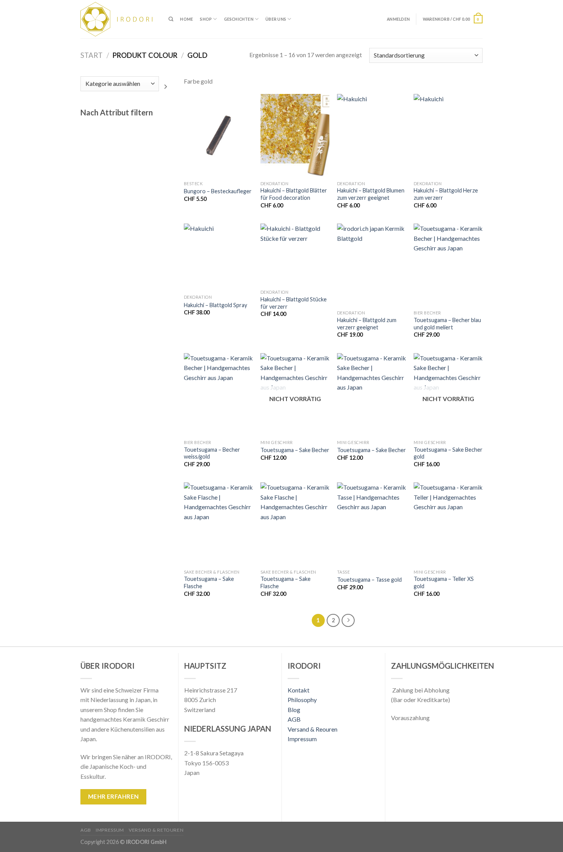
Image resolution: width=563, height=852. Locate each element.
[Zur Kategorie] (165, 86)
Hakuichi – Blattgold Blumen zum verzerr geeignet (370, 194)
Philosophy (302, 699)
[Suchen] (171, 19)
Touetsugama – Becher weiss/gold (212, 453)
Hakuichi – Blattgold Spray (215, 305)
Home (186, 19)
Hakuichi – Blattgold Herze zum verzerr (446, 194)
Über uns (275, 19)
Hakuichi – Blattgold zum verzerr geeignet (366, 324)
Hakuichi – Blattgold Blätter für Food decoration (293, 194)
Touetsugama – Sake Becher (294, 450)
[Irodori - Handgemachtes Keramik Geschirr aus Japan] (118, 19)
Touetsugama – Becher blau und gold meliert (447, 324)
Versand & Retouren (156, 830)
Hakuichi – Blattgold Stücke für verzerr (293, 303)
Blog (294, 709)
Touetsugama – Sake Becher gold (448, 453)
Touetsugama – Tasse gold (369, 579)
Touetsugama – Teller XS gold (444, 582)
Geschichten (239, 19)
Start (91, 55)
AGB (294, 719)
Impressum (302, 738)
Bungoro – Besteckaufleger (218, 191)
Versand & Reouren (312, 729)
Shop (206, 19)
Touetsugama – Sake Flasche (209, 582)
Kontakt (298, 690)
